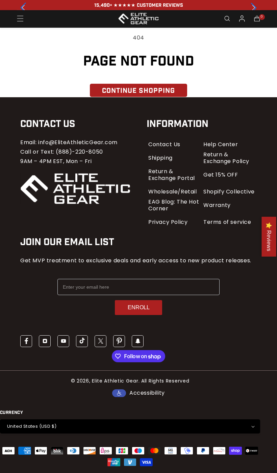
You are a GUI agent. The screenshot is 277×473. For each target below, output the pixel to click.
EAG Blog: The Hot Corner (173, 205)
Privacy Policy (167, 222)
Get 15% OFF (220, 175)
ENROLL (139, 307)
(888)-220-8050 (79, 152)
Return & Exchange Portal (171, 175)
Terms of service (227, 222)
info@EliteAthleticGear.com (78, 142)
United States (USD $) (31, 426)
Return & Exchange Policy (226, 158)
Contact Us (164, 144)
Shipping (160, 158)
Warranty (217, 205)
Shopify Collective (229, 191)
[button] (254, 8)
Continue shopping (138, 90)
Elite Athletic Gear (115, 380)
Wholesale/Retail (172, 191)
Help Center (220, 144)
